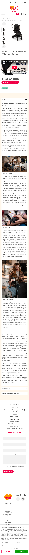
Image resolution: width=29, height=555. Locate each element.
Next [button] (4, 46)
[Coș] (26, 14)
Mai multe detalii (14, 548)
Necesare (6, 542)
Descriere (5, 99)
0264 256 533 (22, 2)
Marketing (6, 544)
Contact (8, 506)
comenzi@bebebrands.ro (14, 428)
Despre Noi (8, 522)
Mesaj (14, 454)
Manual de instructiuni (10, 393)
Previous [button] (4, 24)
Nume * (14, 435)
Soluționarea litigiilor (8, 518)
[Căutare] (17, 14)
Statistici (19, 542)
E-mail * (14, 441)
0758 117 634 (12, 2)
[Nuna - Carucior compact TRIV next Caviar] (4, 29)
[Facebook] (18, 499)
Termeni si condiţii (8, 509)
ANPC (8, 520)
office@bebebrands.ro (14, 424)
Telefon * (14, 448)
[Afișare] (22, 466)
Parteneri (8, 524)
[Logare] (21, 14)
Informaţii (6, 388)
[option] (17, 32)
